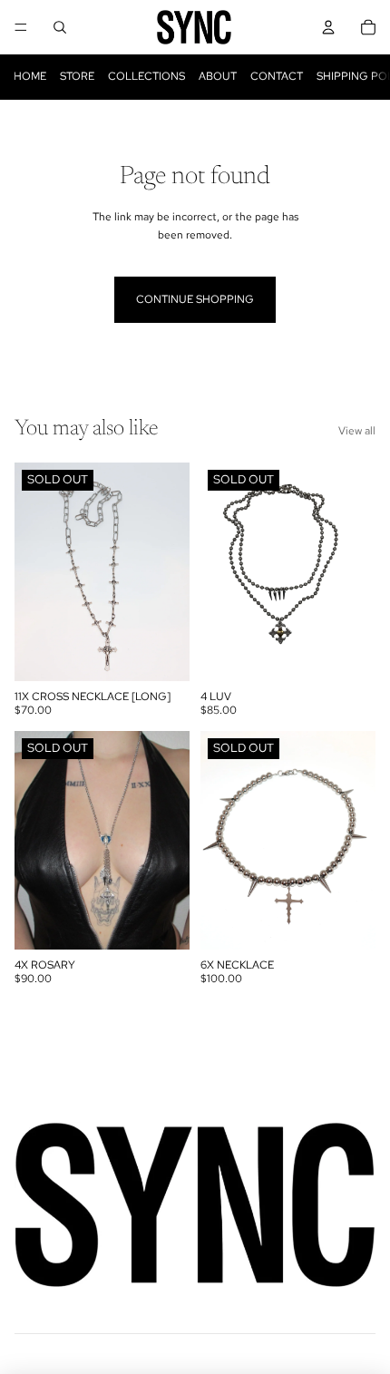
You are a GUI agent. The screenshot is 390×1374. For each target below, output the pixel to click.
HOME (30, 76)
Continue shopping (195, 299)
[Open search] (60, 27)
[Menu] (21, 27)
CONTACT (276, 76)
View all (356, 431)
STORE (77, 76)
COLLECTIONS (146, 76)
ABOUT (218, 76)
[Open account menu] (328, 27)
